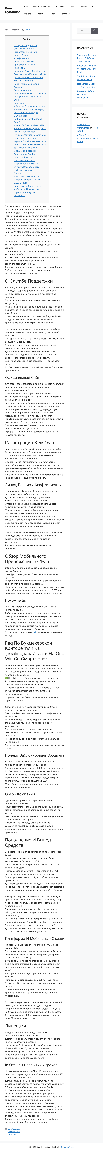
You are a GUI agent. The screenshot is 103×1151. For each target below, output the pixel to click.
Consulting (60, 6)
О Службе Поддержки (25, 45)
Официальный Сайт (24, 48)
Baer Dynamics (12, 10)
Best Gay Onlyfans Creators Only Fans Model (86, 68)
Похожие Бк (20, 68)
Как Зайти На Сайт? (24, 160)
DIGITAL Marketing (41, 6)
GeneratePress (67, 1147)
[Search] (94, 31)
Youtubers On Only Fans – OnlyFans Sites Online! (86, 58)
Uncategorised (14, 1129)
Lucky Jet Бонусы (23, 170)
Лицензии (19, 103)
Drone (84, 6)
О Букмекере (20, 116)
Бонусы (17, 173)
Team (53, 14)
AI (93, 6)
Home (25, 6)
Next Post (12, 1134)
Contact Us (65, 14)
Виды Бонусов (21, 183)
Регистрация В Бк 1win (26, 52)
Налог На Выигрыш (24, 157)
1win (34, 632)
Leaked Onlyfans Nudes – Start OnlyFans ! (85, 94)
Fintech (73, 6)
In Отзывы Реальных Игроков (29, 106)
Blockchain (28, 14)
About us (42, 14)
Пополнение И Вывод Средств (30, 93)
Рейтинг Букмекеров (24, 131)
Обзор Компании (22, 90)
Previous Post (14, 1132)
